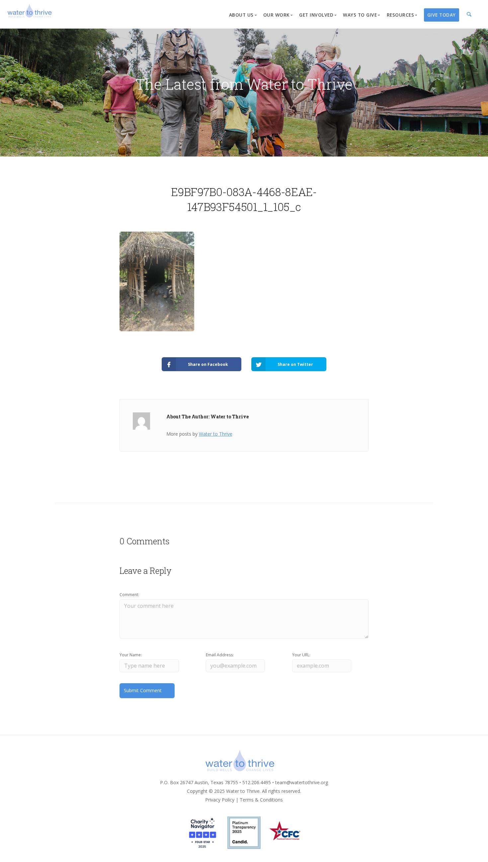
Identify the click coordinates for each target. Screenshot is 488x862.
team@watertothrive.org (301, 782)
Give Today (441, 15)
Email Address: (220, 655)
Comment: (129, 594)
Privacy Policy (219, 800)
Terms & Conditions (261, 800)
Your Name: (131, 655)
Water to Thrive (215, 434)
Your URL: (301, 655)
